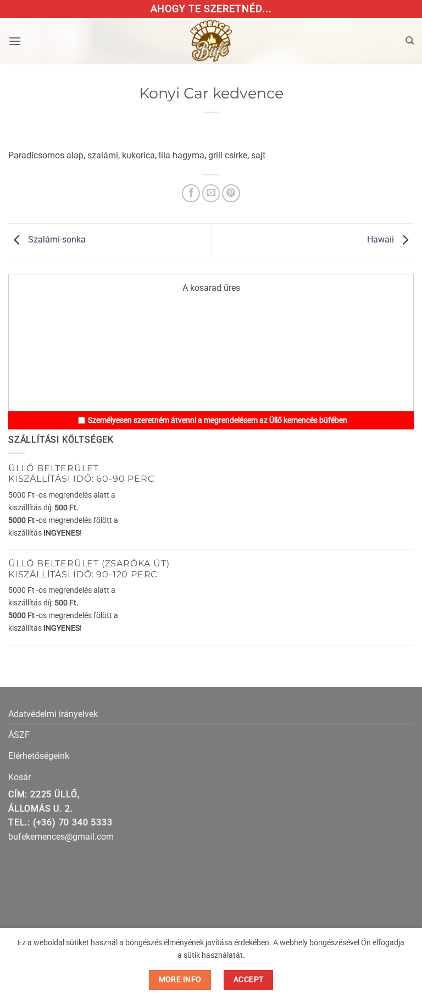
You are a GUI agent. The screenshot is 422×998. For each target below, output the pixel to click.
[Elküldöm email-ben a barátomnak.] (211, 193)
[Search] (410, 40)
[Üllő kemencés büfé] (211, 41)
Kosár (19, 777)
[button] (14, 40)
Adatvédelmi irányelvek (53, 714)
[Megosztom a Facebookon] (191, 193)
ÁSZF (19, 735)
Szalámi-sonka (56, 239)
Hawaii (381, 239)
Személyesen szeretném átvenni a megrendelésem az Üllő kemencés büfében (217, 420)
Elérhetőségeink (38, 756)
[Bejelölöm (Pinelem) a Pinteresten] (231, 193)
